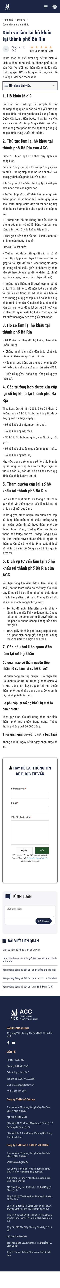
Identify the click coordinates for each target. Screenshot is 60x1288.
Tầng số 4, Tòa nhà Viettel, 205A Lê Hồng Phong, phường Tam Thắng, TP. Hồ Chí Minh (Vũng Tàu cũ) (30, 1218)
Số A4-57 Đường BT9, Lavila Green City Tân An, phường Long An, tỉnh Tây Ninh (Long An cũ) (29, 1207)
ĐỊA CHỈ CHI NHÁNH (17, 1117)
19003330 (19, 1059)
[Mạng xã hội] (8, 1043)
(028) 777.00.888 (26, 1078)
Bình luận (43, 921)
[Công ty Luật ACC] (7, 6)
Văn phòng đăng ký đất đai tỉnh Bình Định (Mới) (27, 986)
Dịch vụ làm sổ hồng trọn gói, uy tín (21, 949)
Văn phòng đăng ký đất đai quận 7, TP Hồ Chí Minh (29, 978)
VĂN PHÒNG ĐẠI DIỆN (17, 1162)
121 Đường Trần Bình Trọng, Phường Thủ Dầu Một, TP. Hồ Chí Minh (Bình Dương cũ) (28, 1170)
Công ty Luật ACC (18, 49)
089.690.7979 (20, 1091)
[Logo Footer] (23, 1015)
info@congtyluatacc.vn (23, 1085)
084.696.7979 (21, 1066)
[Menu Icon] (45, 6)
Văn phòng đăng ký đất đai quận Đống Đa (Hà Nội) (29, 969)
